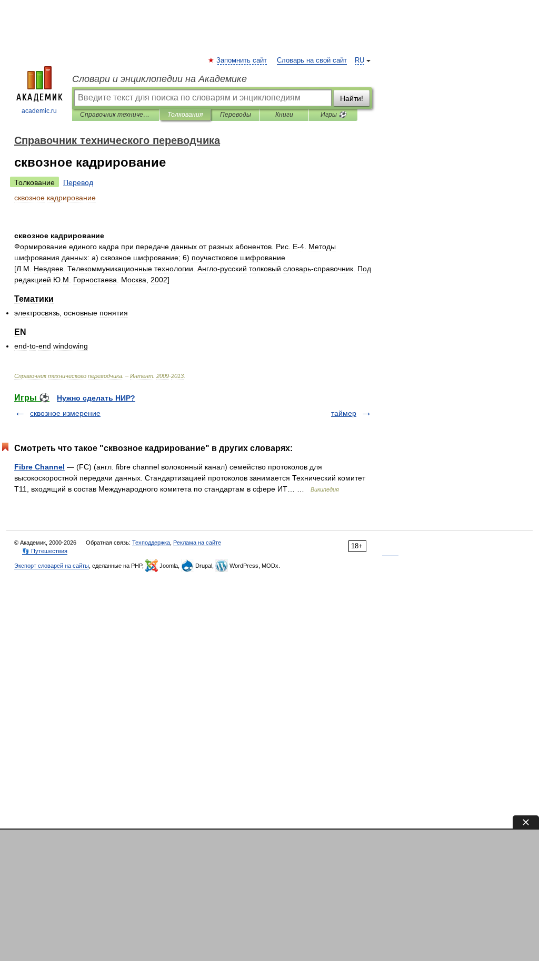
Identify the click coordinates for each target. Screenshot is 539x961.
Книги (284, 114)
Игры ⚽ (333, 114)
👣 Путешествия (44, 551)
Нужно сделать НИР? (96, 398)
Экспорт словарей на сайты (51, 566)
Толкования (185, 114)
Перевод (78, 182)
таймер (343, 413)
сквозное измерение (65, 413)
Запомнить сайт (242, 60)
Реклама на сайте (197, 542)
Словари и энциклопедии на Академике (159, 79)
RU (359, 60)
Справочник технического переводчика (115, 114)
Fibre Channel (39, 467)
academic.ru (39, 111)
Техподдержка (151, 542)
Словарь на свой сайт (312, 60)
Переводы (235, 114)
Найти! (351, 98)
